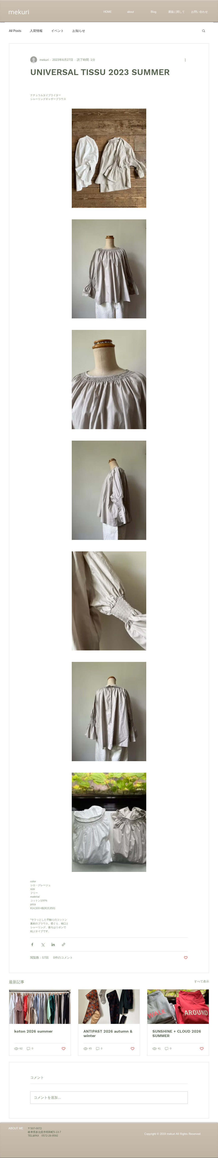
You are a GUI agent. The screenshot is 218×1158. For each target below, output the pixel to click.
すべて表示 (201, 981)
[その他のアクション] (185, 59)
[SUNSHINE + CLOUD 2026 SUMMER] (178, 1006)
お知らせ (78, 31)
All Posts (15, 31)
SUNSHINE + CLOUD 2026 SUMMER (176, 1033)
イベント (57, 31)
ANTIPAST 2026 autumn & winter (107, 1033)
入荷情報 (36, 31)
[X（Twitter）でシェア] (43, 944)
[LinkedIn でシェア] (53, 944)
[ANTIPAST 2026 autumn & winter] (109, 1006)
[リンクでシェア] (64, 944)
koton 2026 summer (33, 1031)
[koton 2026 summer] (40, 1006)
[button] (204, 30)
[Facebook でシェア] (32, 944)
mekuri (18, 12)
